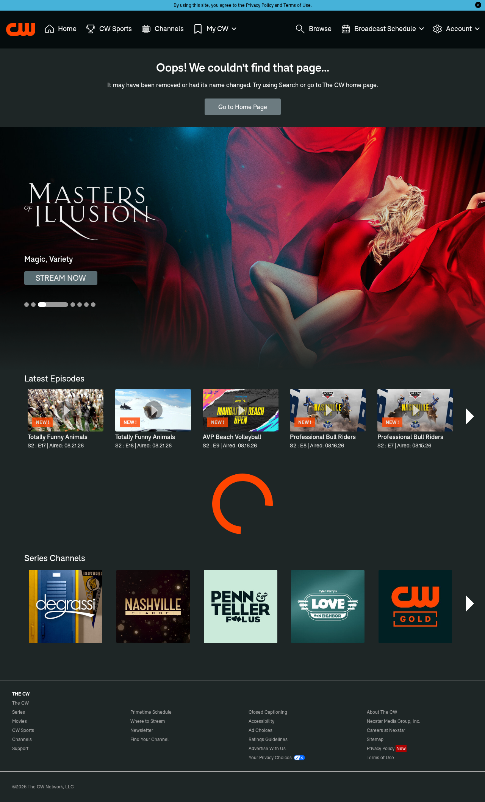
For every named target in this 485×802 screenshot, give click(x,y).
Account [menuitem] (459, 28)
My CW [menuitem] (217, 28)
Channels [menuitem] (169, 28)
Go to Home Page (242, 107)
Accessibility (261, 721)
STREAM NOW (61, 278)
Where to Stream (147, 721)
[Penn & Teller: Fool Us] (240, 606)
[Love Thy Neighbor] (328, 606)
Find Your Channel (149, 739)
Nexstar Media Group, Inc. (393, 721)
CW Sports (23, 730)
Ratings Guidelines (268, 739)
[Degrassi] (65, 606)
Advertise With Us (267, 748)
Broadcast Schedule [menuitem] (385, 28)
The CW (15, 26)
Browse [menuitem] (320, 28)
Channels (22, 739)
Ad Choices (260, 730)
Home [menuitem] (67, 28)
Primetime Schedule (151, 712)
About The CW (382, 712)
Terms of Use (297, 5)
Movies (19, 721)
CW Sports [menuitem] (115, 28)
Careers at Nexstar (386, 730)
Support (20, 748)
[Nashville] (153, 606)
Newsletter (141, 730)
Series (18, 712)
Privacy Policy (260, 5)
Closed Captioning (268, 712)
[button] (471, 416)
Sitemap (375, 739)
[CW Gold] (415, 606)
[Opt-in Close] (478, 5)
